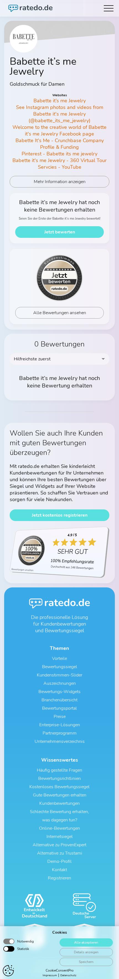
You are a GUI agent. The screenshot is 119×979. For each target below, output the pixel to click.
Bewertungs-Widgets (59, 692)
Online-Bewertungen (59, 828)
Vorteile (59, 658)
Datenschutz (68, 975)
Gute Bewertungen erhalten (59, 795)
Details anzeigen (86, 952)
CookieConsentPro (60, 970)
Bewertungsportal (59, 708)
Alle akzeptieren (86, 942)
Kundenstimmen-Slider (59, 675)
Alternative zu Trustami (59, 853)
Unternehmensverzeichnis (60, 741)
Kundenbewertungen (59, 803)
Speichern (86, 962)
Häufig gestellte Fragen (59, 770)
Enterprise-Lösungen (59, 725)
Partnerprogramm (60, 733)
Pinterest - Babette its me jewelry (59, 153)
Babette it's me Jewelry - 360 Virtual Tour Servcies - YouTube (59, 163)
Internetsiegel (59, 837)
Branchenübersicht (59, 700)
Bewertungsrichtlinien (59, 778)
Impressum (50, 975)
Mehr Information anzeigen (60, 182)
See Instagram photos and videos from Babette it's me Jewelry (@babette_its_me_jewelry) (59, 114)
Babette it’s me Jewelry (59, 100)
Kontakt (59, 870)
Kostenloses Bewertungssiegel (59, 787)
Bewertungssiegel (59, 667)
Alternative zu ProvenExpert (59, 845)
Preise (60, 717)
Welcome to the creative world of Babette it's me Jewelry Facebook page (59, 130)
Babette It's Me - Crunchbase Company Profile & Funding (59, 143)
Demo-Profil (59, 861)
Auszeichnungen (59, 683)
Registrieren (59, 878)
